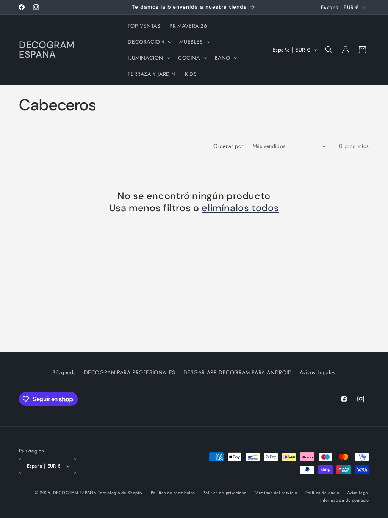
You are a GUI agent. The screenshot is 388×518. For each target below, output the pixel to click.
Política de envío (322, 493)
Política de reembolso (173, 493)
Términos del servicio (275, 493)
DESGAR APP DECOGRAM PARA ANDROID (237, 372)
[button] (149, 42)
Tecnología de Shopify (120, 493)
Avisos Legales (317, 372)
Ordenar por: (229, 146)
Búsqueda (64, 372)
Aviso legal (358, 493)
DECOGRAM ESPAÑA (75, 493)
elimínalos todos (240, 208)
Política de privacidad (224, 493)
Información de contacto (344, 500)
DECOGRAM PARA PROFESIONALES (129, 372)
